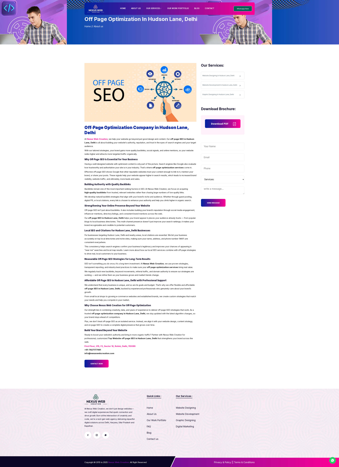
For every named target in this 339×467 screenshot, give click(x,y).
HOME (123, 8)
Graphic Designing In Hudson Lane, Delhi (218, 94)
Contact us (152, 439)
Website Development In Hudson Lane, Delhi (219, 85)
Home (87, 26)
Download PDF (219, 123)
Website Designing (186, 407)
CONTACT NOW (96, 363)
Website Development (187, 414)
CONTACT (209, 8)
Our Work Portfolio (156, 420)
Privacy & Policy (222, 462)
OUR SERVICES (153, 8)
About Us (152, 414)
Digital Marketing (185, 426)
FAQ (149, 426)
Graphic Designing (186, 420)
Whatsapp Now (243, 8)
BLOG (196, 8)
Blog (149, 432)
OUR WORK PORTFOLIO (178, 8)
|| (232, 462)
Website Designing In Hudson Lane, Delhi (218, 76)
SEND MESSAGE (213, 203)
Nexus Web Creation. (118, 462)
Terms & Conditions (244, 462)
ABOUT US (136, 8)
